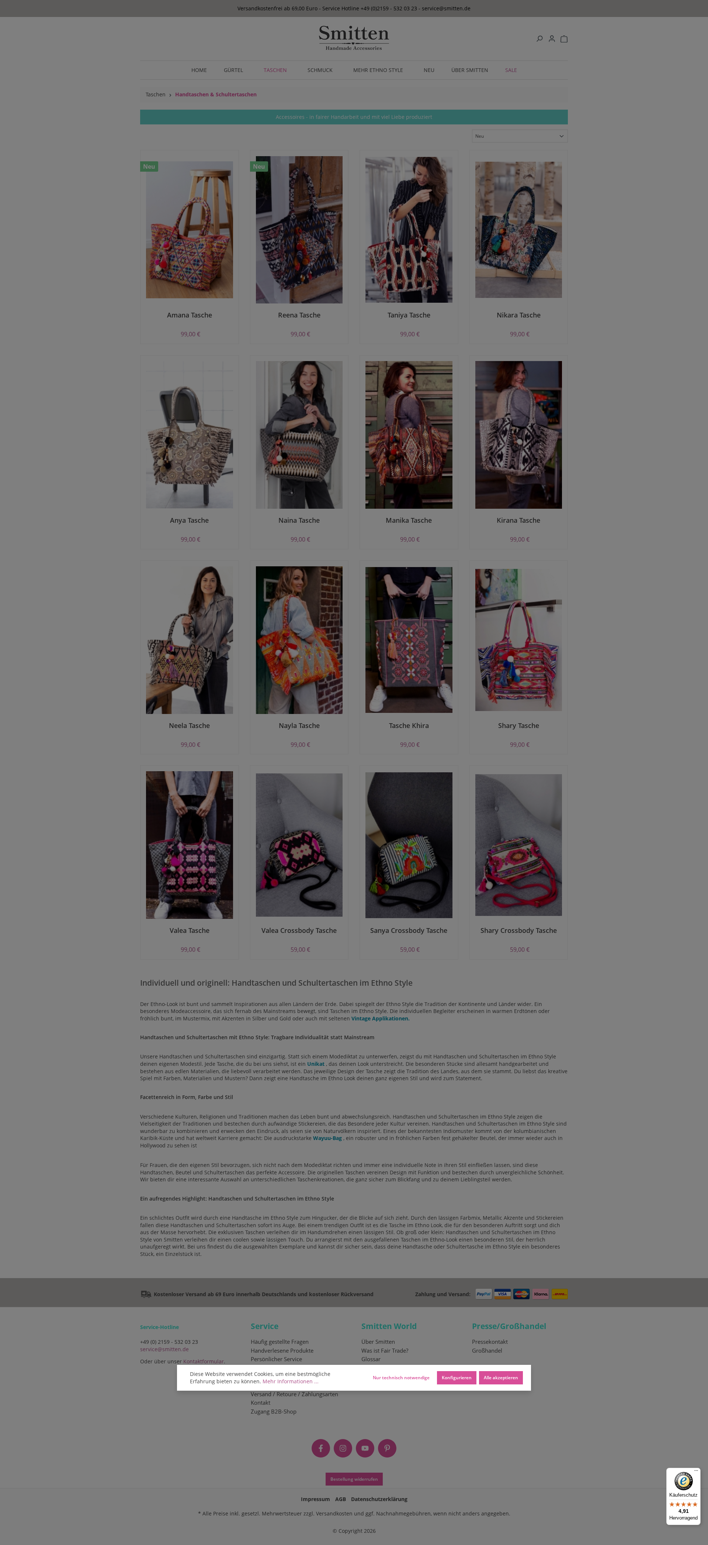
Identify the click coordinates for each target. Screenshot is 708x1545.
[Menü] (696, 1472)
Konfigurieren (457, 1377)
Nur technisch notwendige (401, 1377)
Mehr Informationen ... (291, 1381)
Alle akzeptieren (501, 1377)
